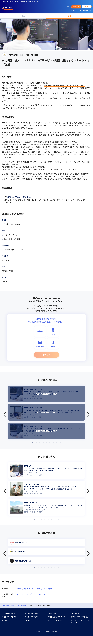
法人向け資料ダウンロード (56, 617)
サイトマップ (74, 613)
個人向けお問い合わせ (32, 613)
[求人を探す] (68, 6)
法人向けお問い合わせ (32, 617)
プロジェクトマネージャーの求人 (29, 589)
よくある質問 (51, 613)
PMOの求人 (48, 589)
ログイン (87, 6)
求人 (23, 16)
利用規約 (28, 620)
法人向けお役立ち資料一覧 (79, 617)
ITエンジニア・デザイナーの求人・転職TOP (14, 606)
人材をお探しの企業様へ (10, 617)
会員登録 (76, 6)
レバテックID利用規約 (54, 620)
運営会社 (5, 620)
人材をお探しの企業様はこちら (81, 10)
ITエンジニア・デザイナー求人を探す (30, 594)
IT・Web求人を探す (8, 613)
